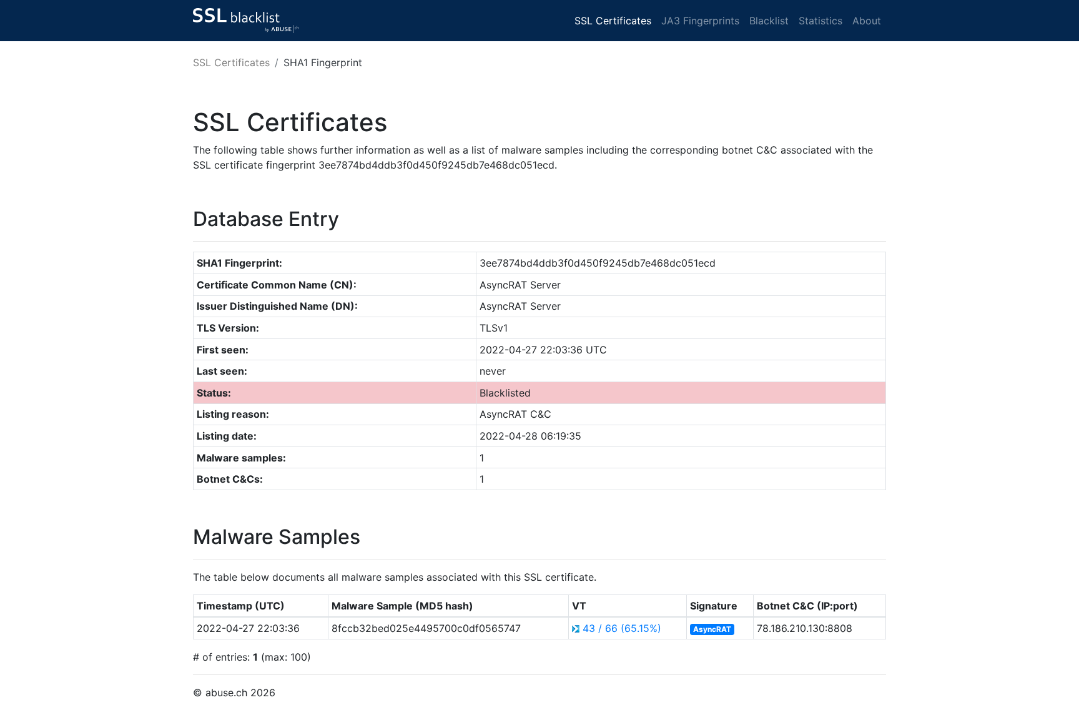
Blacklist (769, 20)
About (866, 20)
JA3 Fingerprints (700, 20)
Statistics (820, 20)
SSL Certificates (612, 20)
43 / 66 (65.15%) (622, 628)
